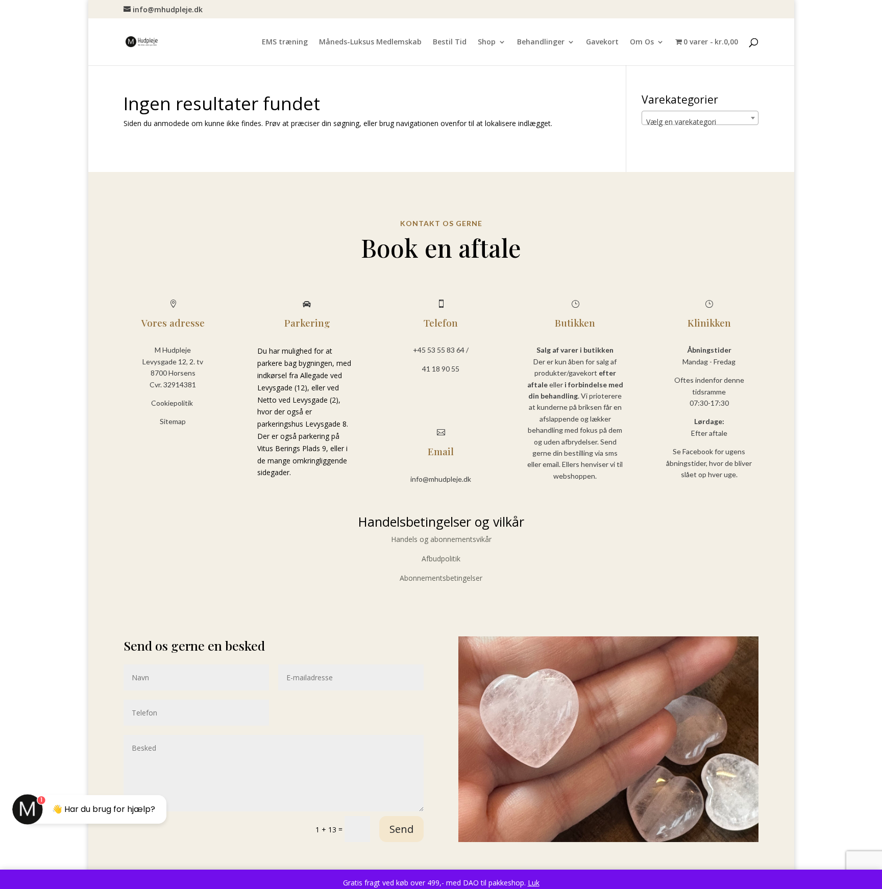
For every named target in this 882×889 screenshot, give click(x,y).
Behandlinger (541, 42)
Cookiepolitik (172, 403)
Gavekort (602, 42)
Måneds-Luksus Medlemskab (370, 42)
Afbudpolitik (441, 558)
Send (401, 829)
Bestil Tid (450, 42)
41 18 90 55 (440, 368)
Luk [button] (534, 882)
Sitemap (173, 421)
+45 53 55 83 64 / (441, 349)
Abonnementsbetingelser (441, 578)
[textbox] (700, 122)
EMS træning (285, 42)
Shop (487, 42)
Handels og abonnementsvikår (441, 539)
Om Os (642, 42)
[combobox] (700, 118)
